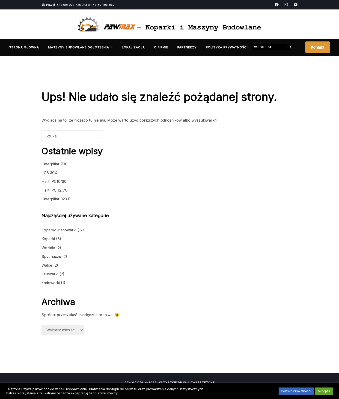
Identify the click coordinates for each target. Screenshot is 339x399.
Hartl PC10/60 (54, 181)
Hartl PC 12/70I (55, 190)
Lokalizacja (133, 47)
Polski (264, 47)
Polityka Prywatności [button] (296, 391)
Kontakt (317, 47)
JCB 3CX (49, 172)
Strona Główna (24, 47)
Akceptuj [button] (324, 391)
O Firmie (161, 47)
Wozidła (48, 247)
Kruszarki (50, 274)
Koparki (48, 238)
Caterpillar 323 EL (57, 199)
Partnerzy (187, 47)
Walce (47, 265)
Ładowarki (51, 282)
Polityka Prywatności (227, 47)
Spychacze (51, 256)
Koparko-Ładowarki (59, 230)
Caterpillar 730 (54, 164)
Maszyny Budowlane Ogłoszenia (78, 47)
